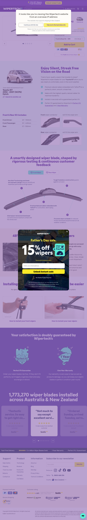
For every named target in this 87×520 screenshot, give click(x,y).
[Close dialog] (67, 231)
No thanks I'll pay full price (43, 278)
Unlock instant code (43, 271)
